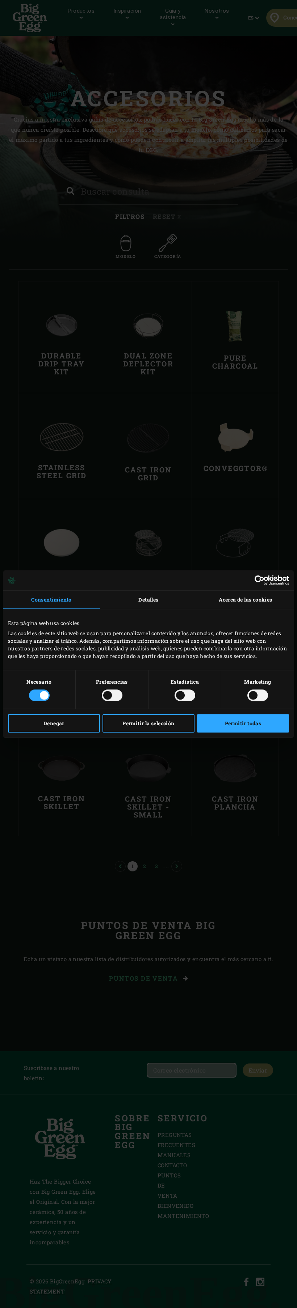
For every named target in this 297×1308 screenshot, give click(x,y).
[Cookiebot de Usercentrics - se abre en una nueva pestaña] (257, 580)
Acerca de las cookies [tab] (245, 599)
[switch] (112, 695)
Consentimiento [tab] (51, 599)
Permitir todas (243, 723)
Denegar (53, 723)
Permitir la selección (148, 723)
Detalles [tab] (148, 599)
